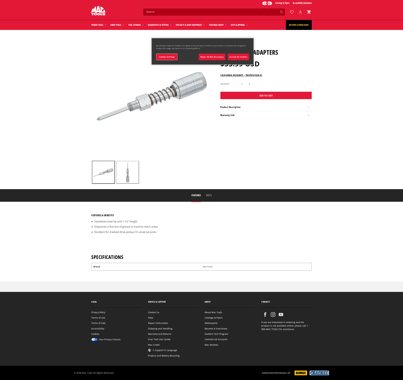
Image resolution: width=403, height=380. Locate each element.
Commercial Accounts (216, 339)
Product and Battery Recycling (164, 355)
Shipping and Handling (160, 328)
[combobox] (214, 12)
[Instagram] (273, 314)
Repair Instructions (158, 323)
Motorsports (211, 323)
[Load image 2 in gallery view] (127, 172)
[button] (308, 12)
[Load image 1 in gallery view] (103, 172)
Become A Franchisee (216, 328)
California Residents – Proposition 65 (241, 75)
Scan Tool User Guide (159, 339)
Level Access (267, 3)
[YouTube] (281, 314)
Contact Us (153, 312)
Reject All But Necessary (212, 57)
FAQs (150, 317)
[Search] (281, 12)
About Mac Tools (213, 312)
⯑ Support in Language (164, 350)
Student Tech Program (216, 333)
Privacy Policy (98, 312)
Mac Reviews (211, 344)
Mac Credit (153, 344)
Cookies (95, 333)
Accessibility (97, 328)
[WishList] (292, 12)
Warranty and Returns (159, 333)
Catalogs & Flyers (282, 2)
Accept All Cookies (238, 57)
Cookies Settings (167, 57)
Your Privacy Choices (110, 339)
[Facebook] (265, 314)
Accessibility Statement (302, 2)
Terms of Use (98, 317)
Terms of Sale (98, 323)
